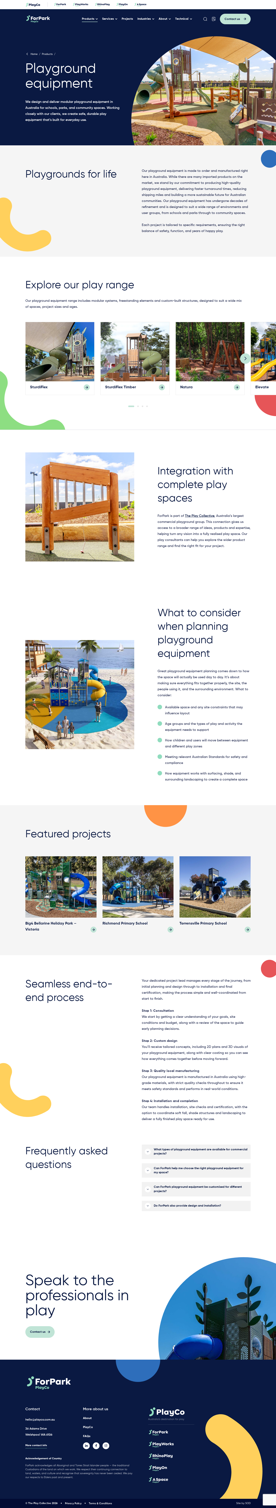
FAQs (86, 1436)
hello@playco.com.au (40, 1419)
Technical (182, 18)
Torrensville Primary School (203, 923)
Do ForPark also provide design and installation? (187, 1205)
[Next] (245, 358)
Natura (186, 387)
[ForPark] (52, 19)
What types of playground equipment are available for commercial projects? (200, 1151)
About (163, 18)
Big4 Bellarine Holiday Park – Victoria (50, 927)
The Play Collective (199, 516)
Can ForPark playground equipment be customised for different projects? (198, 1189)
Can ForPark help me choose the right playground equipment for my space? (199, 1170)
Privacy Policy (73, 1503)
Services (108, 18)
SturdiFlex (39, 387)
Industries (144, 18)
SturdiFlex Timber (120, 387)
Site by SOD (243, 1503)
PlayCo (88, 1427)
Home (34, 54)
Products (88, 18)
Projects (127, 18)
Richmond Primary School (125, 923)
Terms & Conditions (100, 1503)
